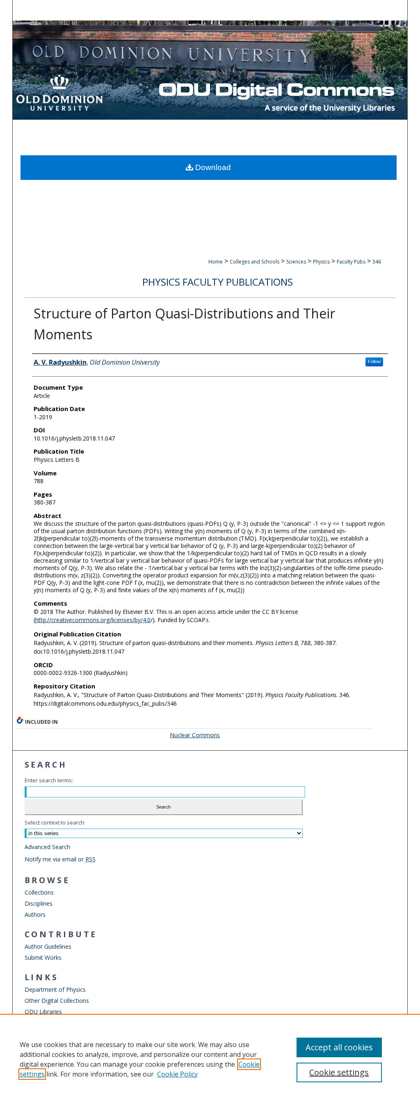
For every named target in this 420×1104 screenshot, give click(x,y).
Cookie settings (339, 1072)
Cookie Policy (177, 1074)
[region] (210, 1059)
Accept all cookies (339, 1047)
